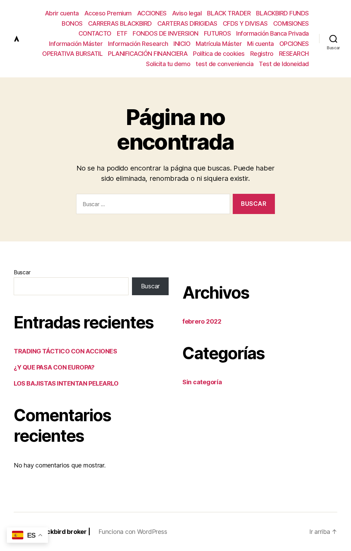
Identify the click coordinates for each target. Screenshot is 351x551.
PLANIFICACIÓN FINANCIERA (147, 53)
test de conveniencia (224, 63)
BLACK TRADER (229, 13)
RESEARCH (294, 53)
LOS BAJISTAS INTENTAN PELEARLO (66, 383)
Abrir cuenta (62, 13)
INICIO (181, 43)
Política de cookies (219, 53)
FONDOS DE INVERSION (165, 33)
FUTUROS (217, 33)
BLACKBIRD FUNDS (282, 13)
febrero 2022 (201, 321)
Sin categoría (202, 382)
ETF (122, 33)
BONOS (72, 23)
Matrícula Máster (219, 43)
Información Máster (75, 43)
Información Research (138, 43)
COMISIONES (291, 23)
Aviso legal (187, 13)
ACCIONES (152, 13)
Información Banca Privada (272, 33)
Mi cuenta (260, 43)
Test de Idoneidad (284, 63)
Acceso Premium (108, 13)
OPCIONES (294, 43)
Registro (262, 53)
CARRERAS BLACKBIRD (120, 23)
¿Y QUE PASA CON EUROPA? (54, 367)
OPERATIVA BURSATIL (72, 53)
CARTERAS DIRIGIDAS (187, 23)
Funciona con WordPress (132, 531)
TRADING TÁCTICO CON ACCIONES (65, 351)
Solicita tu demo (168, 63)
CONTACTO (94, 33)
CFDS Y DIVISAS (245, 23)
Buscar (22, 272)
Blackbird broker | (63, 531)
